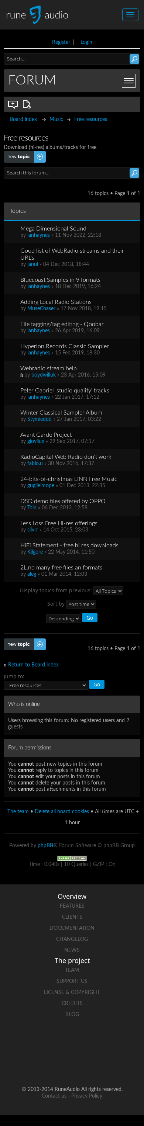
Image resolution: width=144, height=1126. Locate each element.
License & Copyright (72, 992)
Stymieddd (39, 419)
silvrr (32, 530)
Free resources (90, 119)
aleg (31, 574)
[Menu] (129, 81)
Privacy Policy (86, 1096)
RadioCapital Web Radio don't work (66, 457)
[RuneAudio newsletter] (100, 1066)
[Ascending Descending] (72, 618)
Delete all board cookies (62, 811)
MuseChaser (41, 308)
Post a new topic (23, 153)
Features (72, 906)
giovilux (35, 441)
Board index (23, 119)
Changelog (72, 939)
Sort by (56, 603)
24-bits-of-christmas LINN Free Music (68, 479)
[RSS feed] (72, 1066)
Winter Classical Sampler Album (61, 413)
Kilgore (35, 552)
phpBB (45, 845)
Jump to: (14, 676)
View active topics (28, 104)
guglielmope (40, 485)
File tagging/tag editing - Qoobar (62, 324)
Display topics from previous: (56, 589)
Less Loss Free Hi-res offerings (58, 523)
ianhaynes (38, 235)
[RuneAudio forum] (44, 1066)
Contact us (54, 1096)
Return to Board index (33, 665)
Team (72, 970)
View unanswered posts (13, 104)
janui (32, 264)
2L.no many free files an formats (61, 568)
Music (56, 119)
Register (61, 42)
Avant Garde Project (46, 435)
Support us (72, 981)
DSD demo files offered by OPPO (63, 501)
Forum (32, 80)
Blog (72, 1014)
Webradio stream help (48, 368)
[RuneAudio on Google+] (114, 1040)
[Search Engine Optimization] (72, 858)
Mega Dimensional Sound (53, 229)
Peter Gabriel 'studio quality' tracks (64, 391)
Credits (72, 1003)
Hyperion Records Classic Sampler (64, 346)
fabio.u (35, 463)
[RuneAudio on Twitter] (86, 1040)
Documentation (72, 928)
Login (86, 42)
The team (18, 811)
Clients (72, 917)
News (72, 950)
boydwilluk (43, 375)
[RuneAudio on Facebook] (58, 1040)
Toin (32, 507)
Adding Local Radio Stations (56, 302)
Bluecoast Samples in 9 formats (60, 280)
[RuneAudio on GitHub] (30, 1040)
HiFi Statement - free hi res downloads (69, 545)
